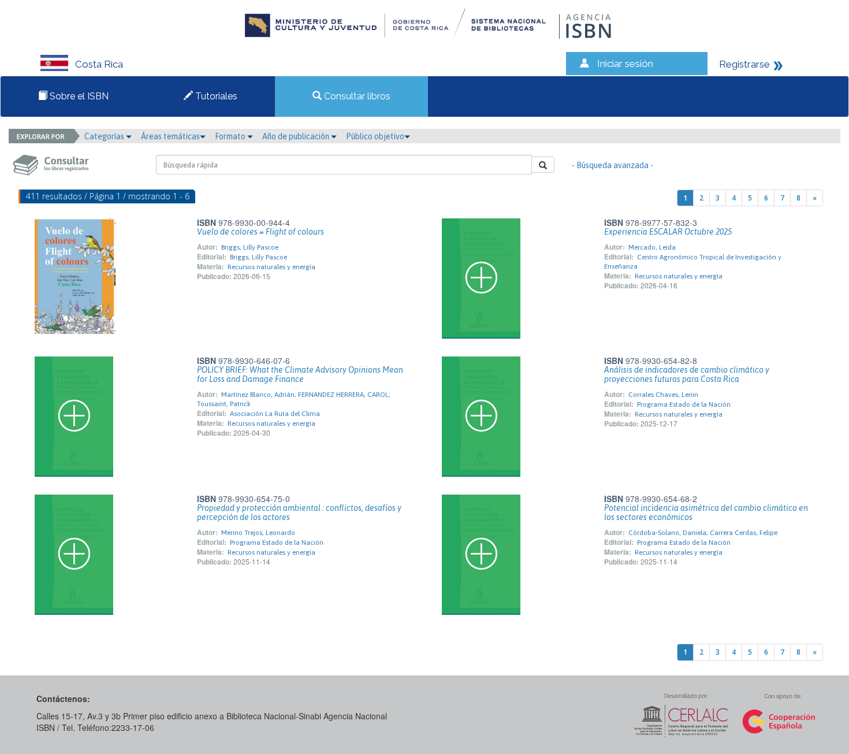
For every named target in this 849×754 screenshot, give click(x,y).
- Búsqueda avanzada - (612, 165)
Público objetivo (375, 136)
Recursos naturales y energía (271, 267)
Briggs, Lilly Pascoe (249, 247)
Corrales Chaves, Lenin (663, 395)
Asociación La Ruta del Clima (275, 414)
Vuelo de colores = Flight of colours (260, 231)
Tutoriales (215, 96)
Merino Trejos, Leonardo (258, 533)
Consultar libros (356, 96)
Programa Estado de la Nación (684, 404)
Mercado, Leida (652, 247)
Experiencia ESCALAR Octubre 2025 (668, 231)
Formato (231, 136)
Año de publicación (296, 136)
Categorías (105, 136)
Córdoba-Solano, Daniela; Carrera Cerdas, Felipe (702, 533)
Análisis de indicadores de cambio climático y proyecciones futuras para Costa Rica (686, 374)
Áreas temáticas (170, 136)
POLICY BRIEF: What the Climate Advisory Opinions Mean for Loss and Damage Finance (300, 374)
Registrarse (744, 64)
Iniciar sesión (625, 63)
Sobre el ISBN (78, 96)
